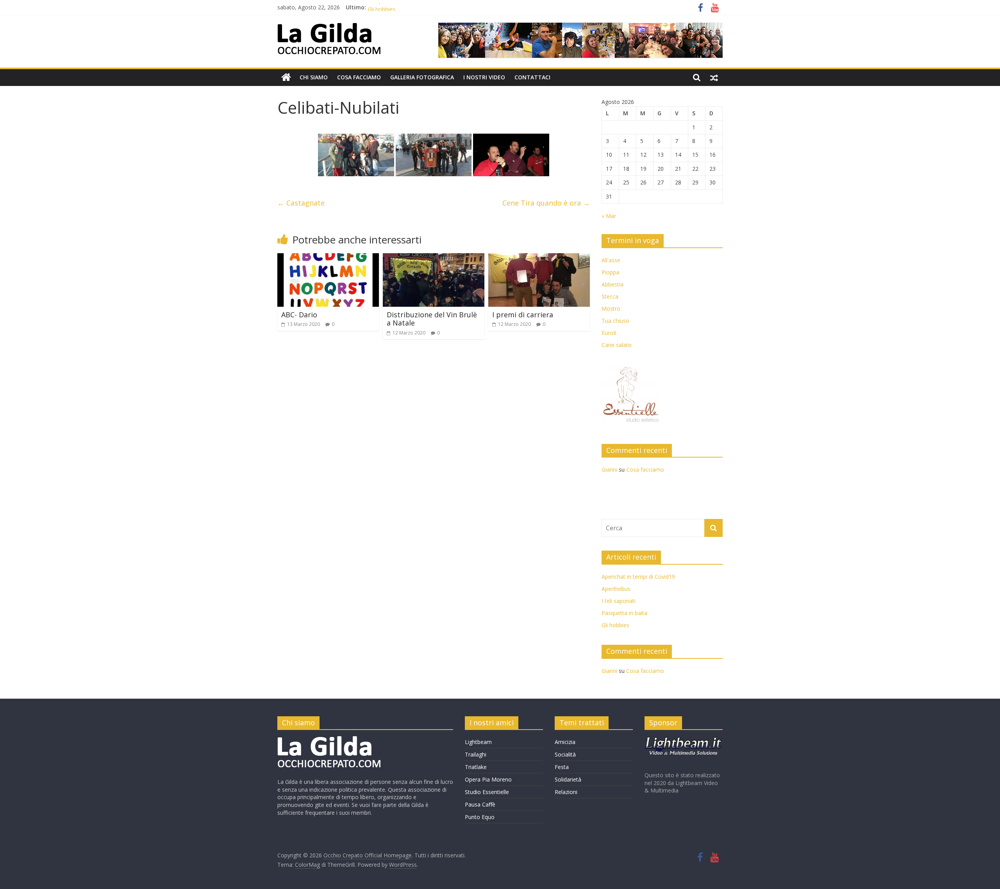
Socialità (565, 754)
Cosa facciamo (359, 77)
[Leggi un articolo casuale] (714, 77)
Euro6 (609, 332)
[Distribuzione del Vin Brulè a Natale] (433, 258)
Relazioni (566, 792)
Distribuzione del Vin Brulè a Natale (432, 319)
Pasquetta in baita (390, 7)
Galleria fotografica (422, 77)
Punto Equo (480, 817)
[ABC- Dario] (328, 258)
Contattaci (532, 77)
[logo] (329, 739)
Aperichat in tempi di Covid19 (638, 576)
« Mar (609, 216)
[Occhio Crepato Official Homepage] (286, 77)
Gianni (609, 469)
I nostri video (484, 77)
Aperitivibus (616, 588)
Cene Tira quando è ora (546, 202)
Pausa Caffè (480, 804)
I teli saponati (619, 601)
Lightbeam (478, 742)
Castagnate (301, 202)
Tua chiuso (615, 320)
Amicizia (565, 742)
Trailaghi (475, 754)
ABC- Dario (299, 314)
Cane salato (617, 345)
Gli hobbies (615, 625)
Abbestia (612, 284)
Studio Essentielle (487, 792)
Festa (562, 767)
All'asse (611, 260)
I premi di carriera (522, 314)
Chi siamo (314, 77)
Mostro (611, 308)
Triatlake (476, 767)
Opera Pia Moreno (488, 779)
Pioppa (610, 272)
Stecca (610, 296)
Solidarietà (568, 779)
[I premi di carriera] (539, 258)
